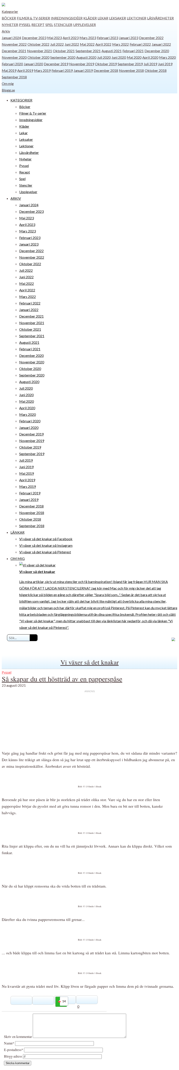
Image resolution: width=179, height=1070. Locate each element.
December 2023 (34, 38)
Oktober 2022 (38, 44)
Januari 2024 (11, 38)
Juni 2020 (119, 57)
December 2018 (106, 70)
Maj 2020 (134, 57)
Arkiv (6, 31)
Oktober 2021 (64, 51)
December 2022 (151, 38)
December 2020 (157, 51)
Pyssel (25, 24)
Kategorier (10, 11)
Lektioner (136, 18)
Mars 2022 (120, 44)
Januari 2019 (83, 70)
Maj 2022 (87, 44)
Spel (49, 24)
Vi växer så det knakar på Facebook (45, 539)
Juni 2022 (72, 44)
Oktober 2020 (38, 57)
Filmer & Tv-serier (33, 18)
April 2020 (150, 57)
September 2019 (130, 64)
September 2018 (14, 77)
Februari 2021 (133, 51)
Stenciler (63, 24)
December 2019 (56, 64)
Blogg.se (8, 90)
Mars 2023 (87, 38)
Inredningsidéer (67, 18)
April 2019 (25, 70)
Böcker (9, 18)
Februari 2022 (140, 44)
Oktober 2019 (106, 64)
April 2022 (103, 44)
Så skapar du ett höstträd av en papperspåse (62, 678)
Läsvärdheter (160, 18)
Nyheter (10, 24)
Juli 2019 (150, 64)
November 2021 (39, 51)
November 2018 (131, 70)
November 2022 (14, 44)
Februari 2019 (62, 70)
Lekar (103, 18)
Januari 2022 (161, 44)
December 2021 (14, 51)
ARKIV (15, 198)
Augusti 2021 (112, 51)
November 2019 (81, 64)
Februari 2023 (107, 38)
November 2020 (14, 57)
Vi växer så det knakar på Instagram (45, 545)
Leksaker (117, 18)
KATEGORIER (21, 100)
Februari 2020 (12, 64)
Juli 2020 (104, 57)
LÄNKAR (17, 532)
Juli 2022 (57, 44)
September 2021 (88, 51)
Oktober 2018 (156, 70)
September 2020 (62, 57)
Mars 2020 (167, 57)
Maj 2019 (9, 70)
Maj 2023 (54, 38)
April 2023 (71, 38)
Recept (38, 24)
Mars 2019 (42, 70)
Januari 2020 (33, 64)
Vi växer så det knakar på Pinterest (45, 552)
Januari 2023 (128, 38)
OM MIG (17, 558)
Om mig (8, 83)
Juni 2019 (165, 64)
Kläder (90, 18)
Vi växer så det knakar (89, 662)
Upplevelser (84, 24)
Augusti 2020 (86, 57)
